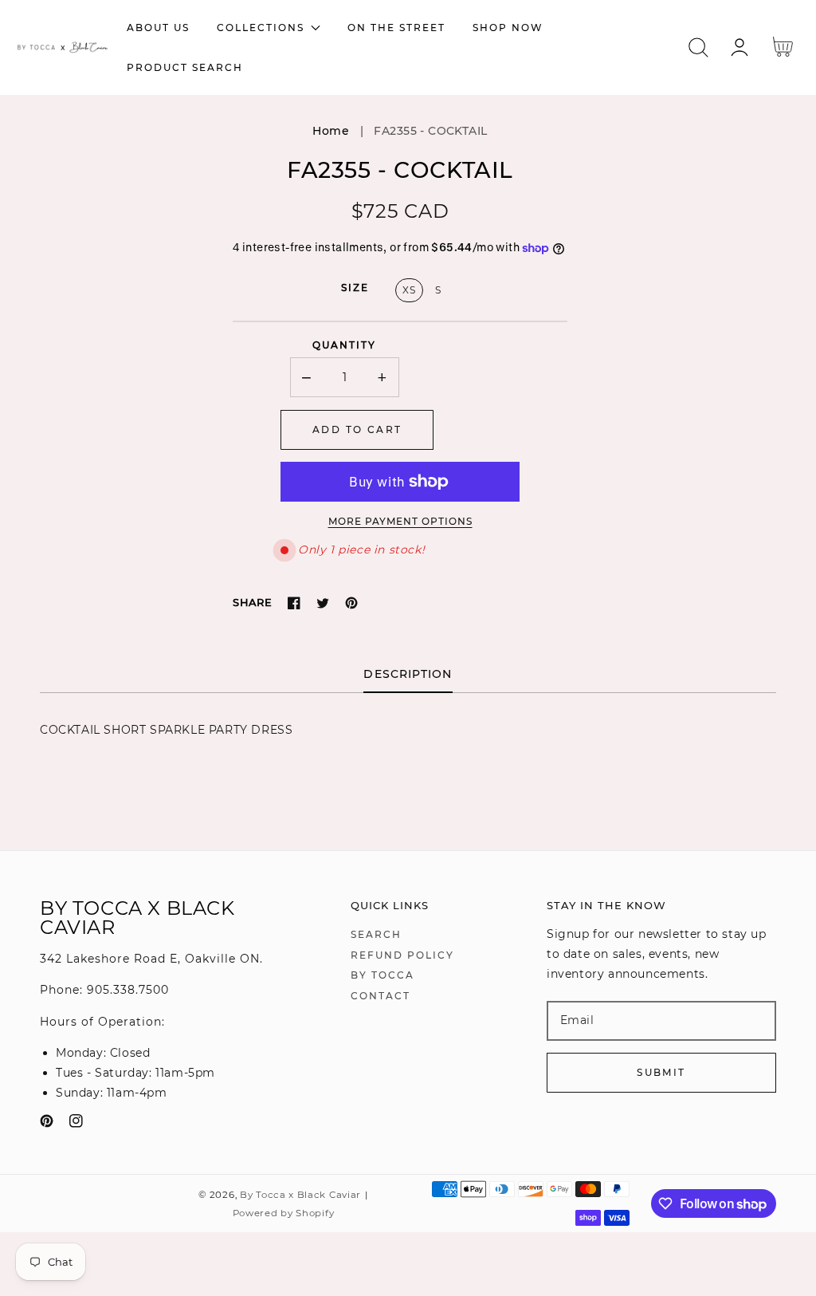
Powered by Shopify (284, 1213)
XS (408, 290)
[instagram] (76, 1124)
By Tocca (382, 975)
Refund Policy (402, 955)
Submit (661, 1072)
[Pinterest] (351, 603)
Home (330, 131)
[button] (698, 47)
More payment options (400, 521)
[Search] (698, 47)
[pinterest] (46, 1124)
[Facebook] (294, 603)
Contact (380, 996)
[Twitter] (322, 603)
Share (252, 602)
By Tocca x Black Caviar (300, 1194)
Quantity (344, 345)
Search (376, 934)
